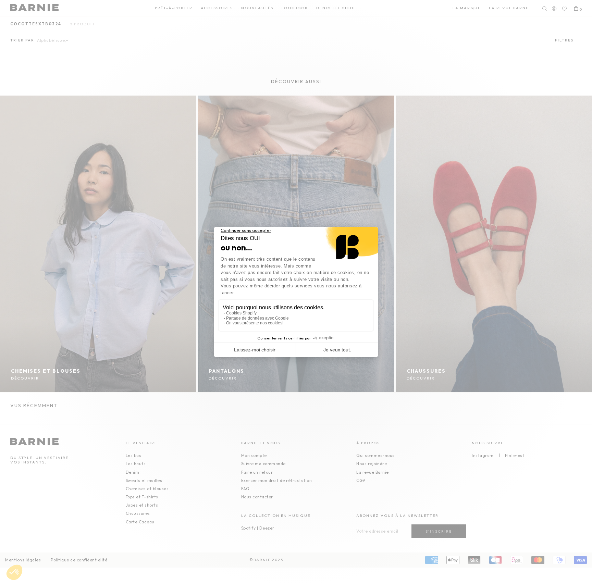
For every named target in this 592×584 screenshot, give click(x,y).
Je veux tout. (337, 349)
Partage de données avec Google (257, 318)
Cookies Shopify (241, 313)
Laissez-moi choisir (254, 349)
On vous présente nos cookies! (254, 323)
